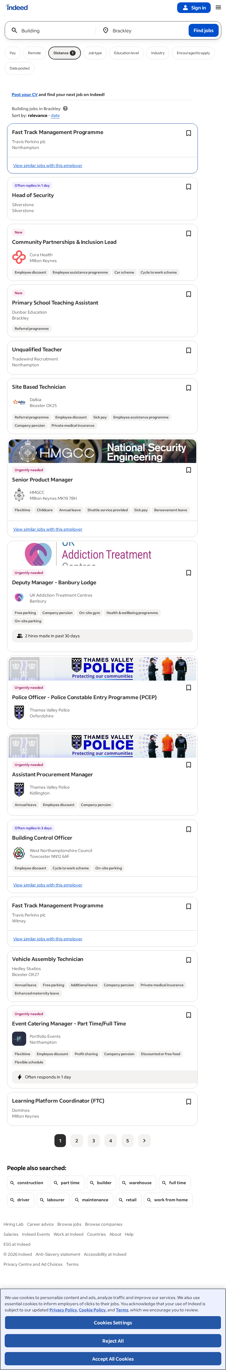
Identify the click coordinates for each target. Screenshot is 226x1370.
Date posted (19, 68)
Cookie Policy (92, 1310)
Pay (13, 53)
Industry (157, 53)
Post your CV (25, 94)
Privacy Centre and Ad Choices (33, 1264)
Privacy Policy (63, 1310)
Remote (34, 53)
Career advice (40, 1224)
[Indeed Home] (16, 7)
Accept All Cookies (113, 1359)
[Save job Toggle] (189, 133)
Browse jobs (69, 1224)
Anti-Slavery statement (58, 1254)
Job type (95, 53)
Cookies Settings (113, 1322)
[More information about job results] (65, 108)
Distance (64, 53)
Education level (126, 53)
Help (129, 1234)
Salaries (11, 1234)
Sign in (198, 7)
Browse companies (103, 1224)
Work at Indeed (69, 1234)
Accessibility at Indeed (105, 1254)
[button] (57, 131)
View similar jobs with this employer (47, 165)
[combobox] (52, 30)
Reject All (113, 1341)
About (115, 1234)
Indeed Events (36, 1234)
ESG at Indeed (17, 1244)
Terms (122, 1310)
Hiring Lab (14, 1224)
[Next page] (144, 1140)
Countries (96, 1234)
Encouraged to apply (193, 53)
